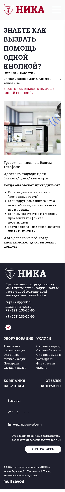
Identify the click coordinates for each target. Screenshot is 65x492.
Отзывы (53, 380)
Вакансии (14, 386)
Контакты (51, 386)
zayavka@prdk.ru (18, 302)
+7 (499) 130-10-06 (20, 310)
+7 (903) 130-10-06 (20, 316)
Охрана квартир (48, 346)
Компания (14, 380)
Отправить (43, 449)
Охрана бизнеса (48, 350)
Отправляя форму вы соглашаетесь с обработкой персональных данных (36, 438)
